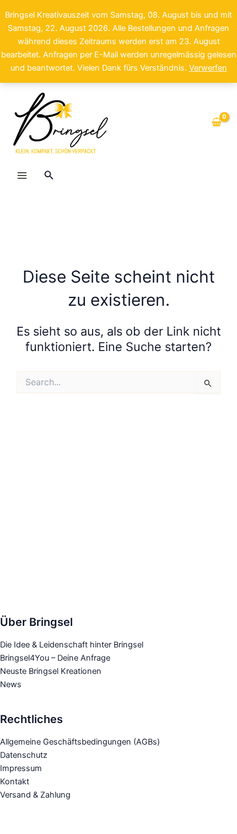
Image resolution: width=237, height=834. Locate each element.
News (10, 684)
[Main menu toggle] (22, 175)
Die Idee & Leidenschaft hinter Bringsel (71, 645)
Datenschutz (23, 755)
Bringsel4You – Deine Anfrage (55, 658)
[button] (49, 175)
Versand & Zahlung (35, 795)
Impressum (21, 768)
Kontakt (14, 782)
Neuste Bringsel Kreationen (50, 671)
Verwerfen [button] (208, 68)
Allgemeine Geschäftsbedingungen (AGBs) (80, 742)
